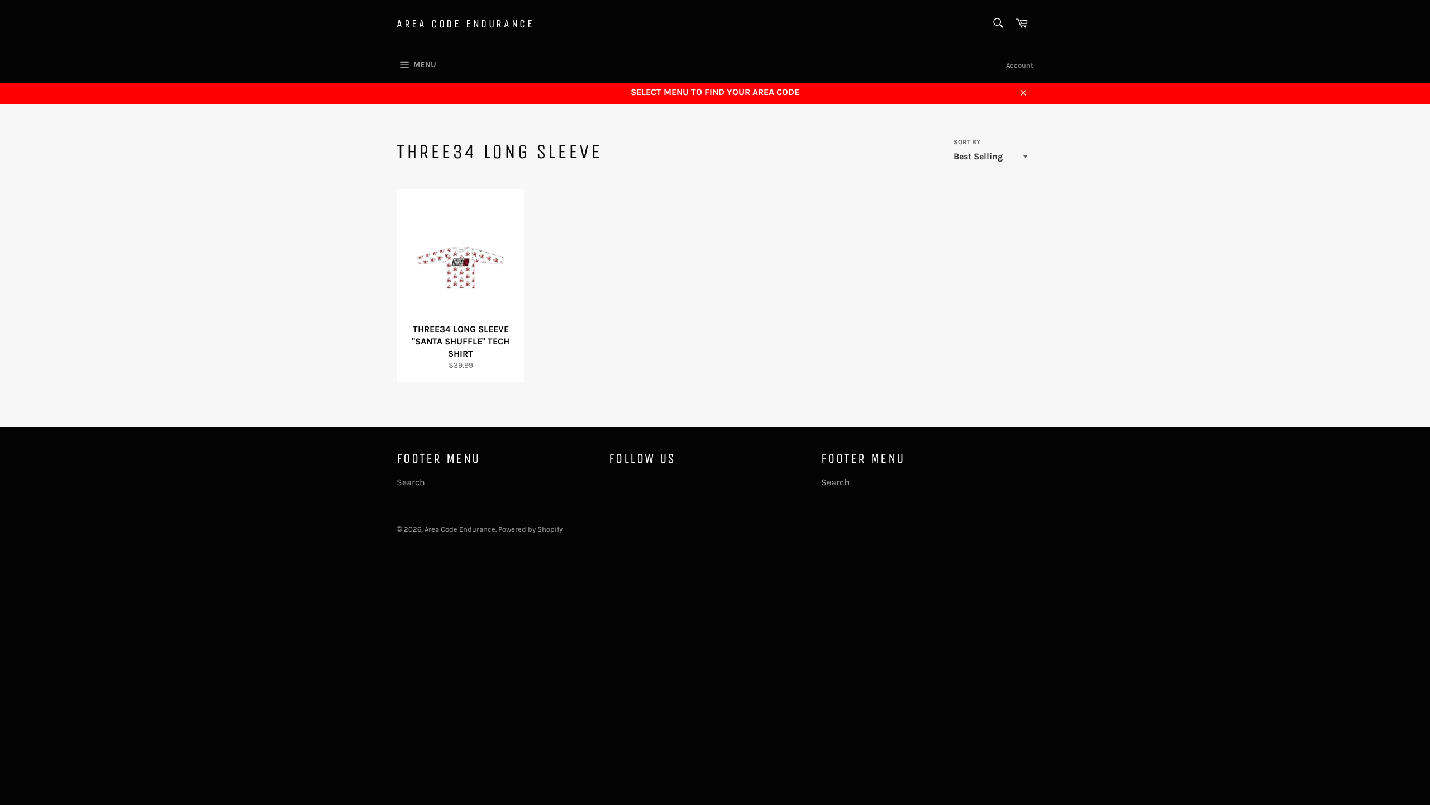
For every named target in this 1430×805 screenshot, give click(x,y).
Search (411, 482)
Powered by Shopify (530, 529)
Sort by (967, 142)
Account (1019, 65)
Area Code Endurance (465, 23)
